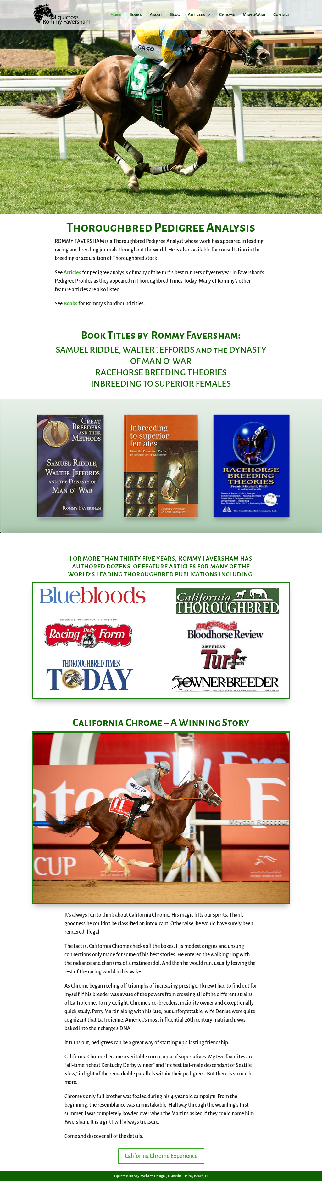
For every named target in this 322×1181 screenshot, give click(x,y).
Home (115, 15)
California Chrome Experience (161, 1156)
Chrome (227, 15)
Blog (175, 15)
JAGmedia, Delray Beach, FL (187, 1176)
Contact (281, 15)
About (156, 15)
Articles (196, 15)
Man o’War (254, 15)
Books (135, 15)
